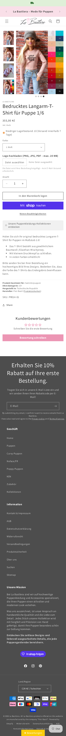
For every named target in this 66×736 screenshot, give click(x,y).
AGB (9, 521)
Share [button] (9, 304)
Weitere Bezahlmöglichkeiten (33, 213)
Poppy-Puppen (15, 468)
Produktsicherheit (32, 291)
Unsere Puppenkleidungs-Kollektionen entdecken (29, 225)
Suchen (11, 567)
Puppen (11, 445)
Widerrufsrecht (15, 536)
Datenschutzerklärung (19, 528)
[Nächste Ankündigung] (59, 11)
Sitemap (11, 574)
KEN (9, 476)
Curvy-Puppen (14, 453)
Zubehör (11, 484)
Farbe (5, 140)
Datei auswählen (14, 162)
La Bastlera (14, 716)
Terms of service (56, 418)
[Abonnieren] (55, 406)
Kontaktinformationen (23, 728)
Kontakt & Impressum (19, 513)
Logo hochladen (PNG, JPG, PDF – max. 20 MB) (30, 155)
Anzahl (6, 176)
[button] (6, 21)
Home (10, 438)
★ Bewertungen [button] (33, 732)
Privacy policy (38, 418)
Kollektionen (14, 491)
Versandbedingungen (18, 544)
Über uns (12, 559)
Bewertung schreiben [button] (33, 337)
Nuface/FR (12, 461)
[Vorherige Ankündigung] (6, 11)
